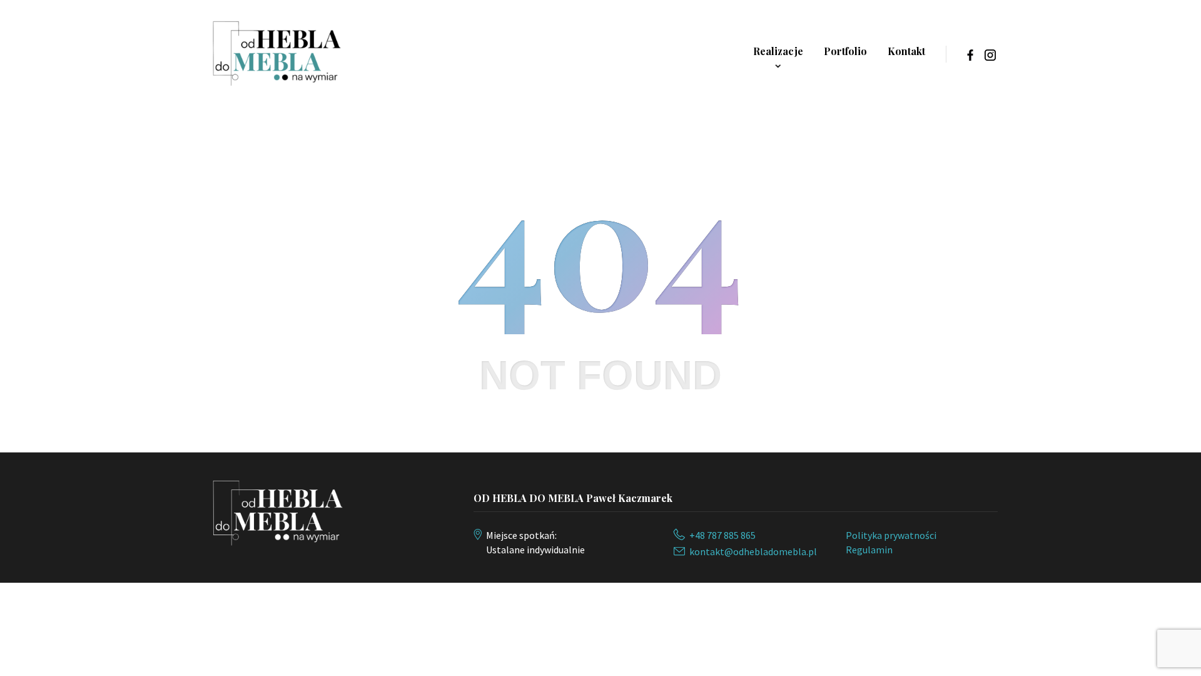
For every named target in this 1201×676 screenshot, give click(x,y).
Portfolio (845, 51)
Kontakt (906, 51)
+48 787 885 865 (722, 535)
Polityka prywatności (891, 535)
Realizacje (778, 51)
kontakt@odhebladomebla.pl (753, 551)
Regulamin (869, 549)
